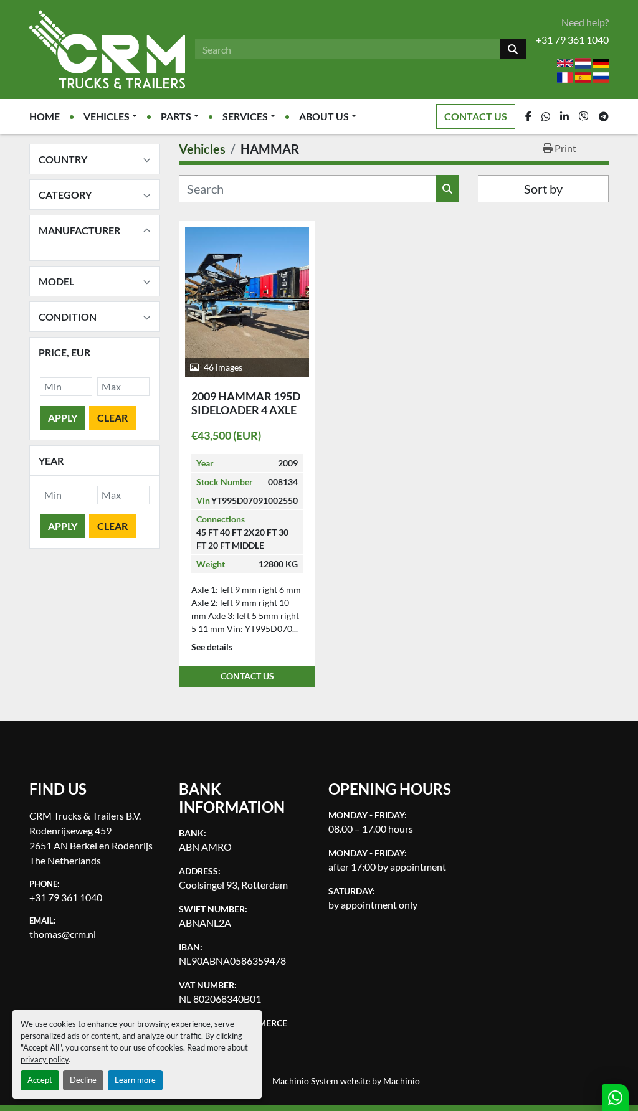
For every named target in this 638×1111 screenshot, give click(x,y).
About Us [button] (324, 116)
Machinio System (305, 1081)
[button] (110, 116)
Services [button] (245, 116)
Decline (83, 1080)
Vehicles (106, 116)
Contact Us (475, 116)
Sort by (543, 188)
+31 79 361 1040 (572, 39)
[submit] (513, 49)
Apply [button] (62, 417)
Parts (176, 116)
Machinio (401, 1081)
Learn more (135, 1080)
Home (44, 116)
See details (211, 646)
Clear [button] (112, 417)
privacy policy (45, 1059)
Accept (39, 1080)
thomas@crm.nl (62, 934)
